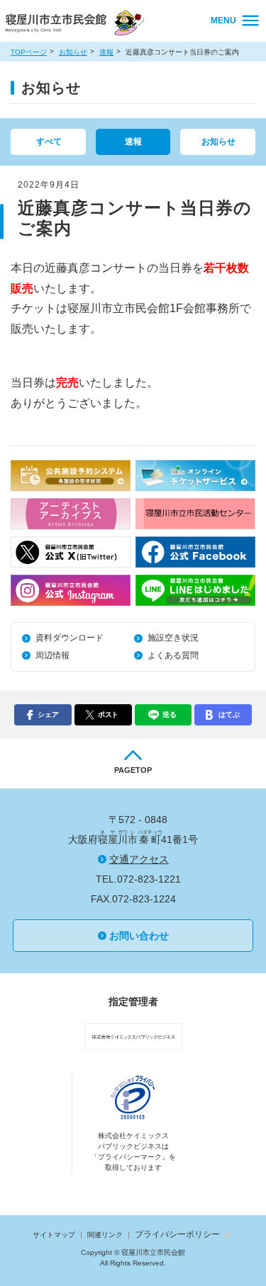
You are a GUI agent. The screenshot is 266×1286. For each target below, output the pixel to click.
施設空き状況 (173, 638)
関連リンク (105, 1235)
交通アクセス (139, 859)
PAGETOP (133, 770)
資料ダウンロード (69, 638)
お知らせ (73, 52)
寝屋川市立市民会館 (77, 24)
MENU (223, 20)
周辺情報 (52, 655)
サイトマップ (54, 1235)
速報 (106, 52)
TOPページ (29, 52)
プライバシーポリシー (177, 1234)
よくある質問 (173, 655)
